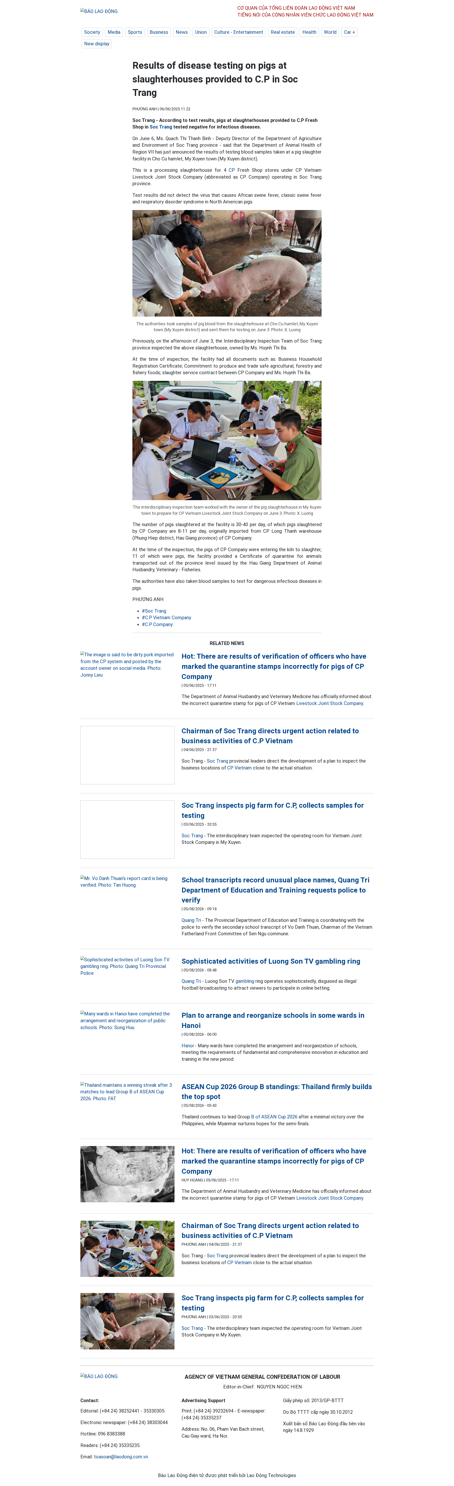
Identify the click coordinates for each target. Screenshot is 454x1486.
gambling (245, 981)
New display (96, 44)
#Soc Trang (154, 611)
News (182, 32)
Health (309, 32)
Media (114, 32)
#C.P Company (157, 624)
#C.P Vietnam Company (166, 617)
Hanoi (188, 1045)
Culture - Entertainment (238, 32)
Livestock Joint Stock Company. (330, 703)
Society (92, 32)
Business (159, 32)
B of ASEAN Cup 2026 (274, 1117)
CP (232, 170)
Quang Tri (191, 920)
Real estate (283, 32)
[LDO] (127, 664)
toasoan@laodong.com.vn (121, 1457)
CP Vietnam (239, 768)
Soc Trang (161, 127)
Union (201, 32)
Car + (349, 32)
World (330, 32)
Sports (135, 32)
